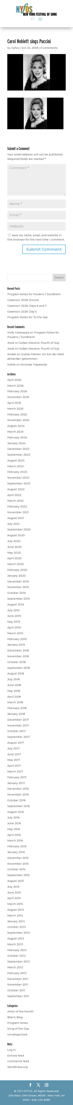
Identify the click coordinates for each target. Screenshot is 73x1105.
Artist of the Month (20, 1011)
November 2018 (18, 656)
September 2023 (18, 454)
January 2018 (16, 714)
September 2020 (19, 529)
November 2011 (17, 984)
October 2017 (16, 731)
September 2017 (18, 737)
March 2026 (15, 385)
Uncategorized (17, 1034)
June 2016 (14, 823)
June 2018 (14, 685)
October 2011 (16, 990)
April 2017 (14, 765)
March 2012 (15, 967)
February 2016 (17, 846)
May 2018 (13, 691)
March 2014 (15, 915)
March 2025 (15, 408)
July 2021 (13, 524)
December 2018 (18, 650)
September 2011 (18, 996)
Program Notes (17, 1023)
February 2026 (17, 391)
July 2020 (13, 541)
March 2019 (15, 633)
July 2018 (13, 679)
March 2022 (15, 500)
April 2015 (14, 898)
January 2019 (16, 644)
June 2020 (14, 547)
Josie (10, 343)
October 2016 (16, 800)
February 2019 (17, 639)
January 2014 (16, 921)
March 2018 (15, 702)
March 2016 (15, 840)
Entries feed (15, 1055)
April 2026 (14, 380)
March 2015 (15, 904)
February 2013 (17, 950)
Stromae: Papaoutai (34, 364)
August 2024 (16, 426)
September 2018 (18, 668)
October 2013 (16, 927)
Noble (11, 364)
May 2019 (13, 621)
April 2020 (14, 558)
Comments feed (18, 1061)
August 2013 (15, 938)
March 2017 (15, 771)
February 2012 (17, 973)
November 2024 (18, 420)
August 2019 (15, 604)
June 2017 (14, 754)
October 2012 (16, 955)
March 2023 (15, 466)
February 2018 (17, 708)
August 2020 (16, 535)
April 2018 (14, 696)
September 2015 (18, 875)
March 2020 (15, 564)
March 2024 (15, 431)
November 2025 (18, 397)
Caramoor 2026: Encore (23, 300)
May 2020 (14, 552)
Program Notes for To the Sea (27, 317)
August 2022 (16, 489)
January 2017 (16, 783)
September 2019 (18, 598)
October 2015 (16, 869)
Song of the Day (18, 1028)
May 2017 (13, 760)
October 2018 (16, 662)
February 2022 (17, 506)
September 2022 (18, 483)
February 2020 (17, 570)
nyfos (15, 48)
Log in (11, 1050)
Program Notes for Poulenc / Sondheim (34, 294)
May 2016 (13, 829)
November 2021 (18, 512)
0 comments (49, 48)
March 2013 (15, 944)
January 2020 (16, 575)
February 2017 (17, 777)
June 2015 (14, 892)
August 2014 (15, 909)
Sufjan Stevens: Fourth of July (39, 343)
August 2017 (15, 742)
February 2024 (17, 437)
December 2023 (18, 449)
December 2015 (18, 858)
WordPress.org (17, 1067)
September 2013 (18, 932)
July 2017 (13, 748)
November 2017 (18, 725)
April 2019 (14, 627)
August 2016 (15, 812)
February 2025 (17, 414)
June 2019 (14, 616)
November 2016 (18, 794)
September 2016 (18, 806)
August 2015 (15, 881)
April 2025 (14, 403)
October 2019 (16, 593)
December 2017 (18, 719)
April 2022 (14, 495)
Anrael (11, 354)
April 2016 (14, 835)
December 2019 (18, 581)
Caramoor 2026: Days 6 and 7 (27, 305)
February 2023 (17, 472)
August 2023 (16, 460)
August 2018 (15, 673)
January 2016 (16, 852)
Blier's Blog (15, 1017)
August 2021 (15, 518)
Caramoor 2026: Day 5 (22, 311)
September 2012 (18, 961)
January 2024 (16, 443)
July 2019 (13, 610)
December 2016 (18, 788)
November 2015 (18, 863)
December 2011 (17, 979)
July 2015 (13, 886)
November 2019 (18, 587)
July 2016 (13, 817)
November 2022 (18, 477)
